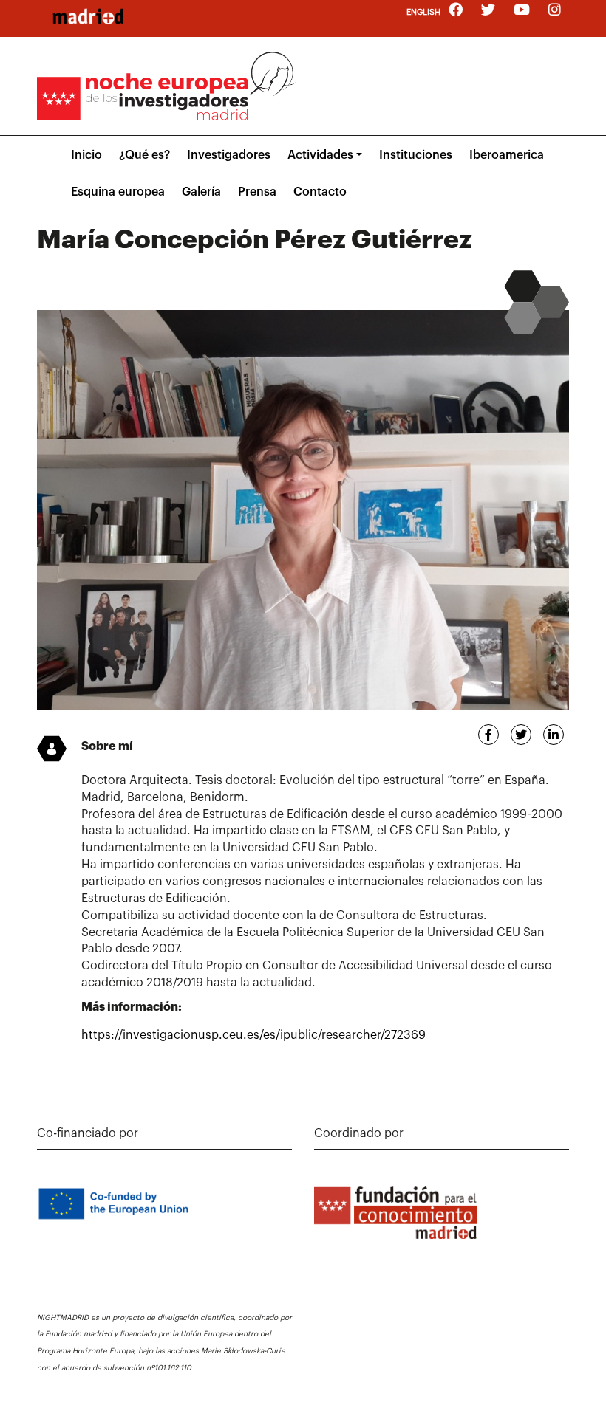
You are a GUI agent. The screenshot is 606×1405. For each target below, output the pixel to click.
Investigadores (228, 155)
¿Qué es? (144, 155)
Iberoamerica (506, 155)
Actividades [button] (320, 155)
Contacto (320, 192)
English (423, 12)
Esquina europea (118, 192)
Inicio (86, 155)
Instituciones (415, 155)
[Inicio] (88, 16)
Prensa (257, 192)
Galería (201, 192)
